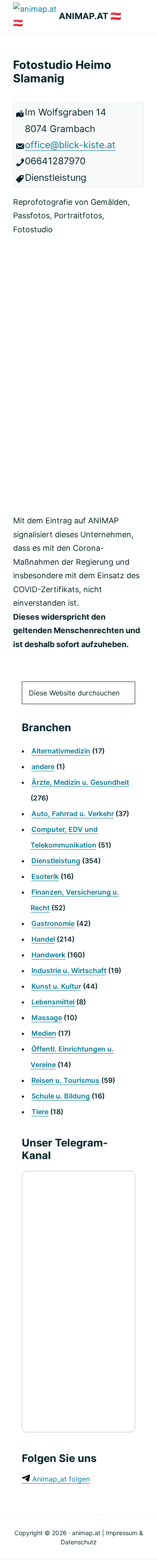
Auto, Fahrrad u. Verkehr (72, 813)
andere (43, 766)
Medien (43, 1033)
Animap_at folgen (60, 1479)
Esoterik (45, 876)
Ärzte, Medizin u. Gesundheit (80, 782)
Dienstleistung (55, 860)
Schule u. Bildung (60, 1096)
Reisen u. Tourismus (65, 1080)
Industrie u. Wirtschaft (68, 970)
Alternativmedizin (60, 750)
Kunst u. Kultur (56, 986)
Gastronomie (53, 923)
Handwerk (48, 954)
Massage (46, 1017)
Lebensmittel (53, 1001)
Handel (43, 939)
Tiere (39, 1111)
